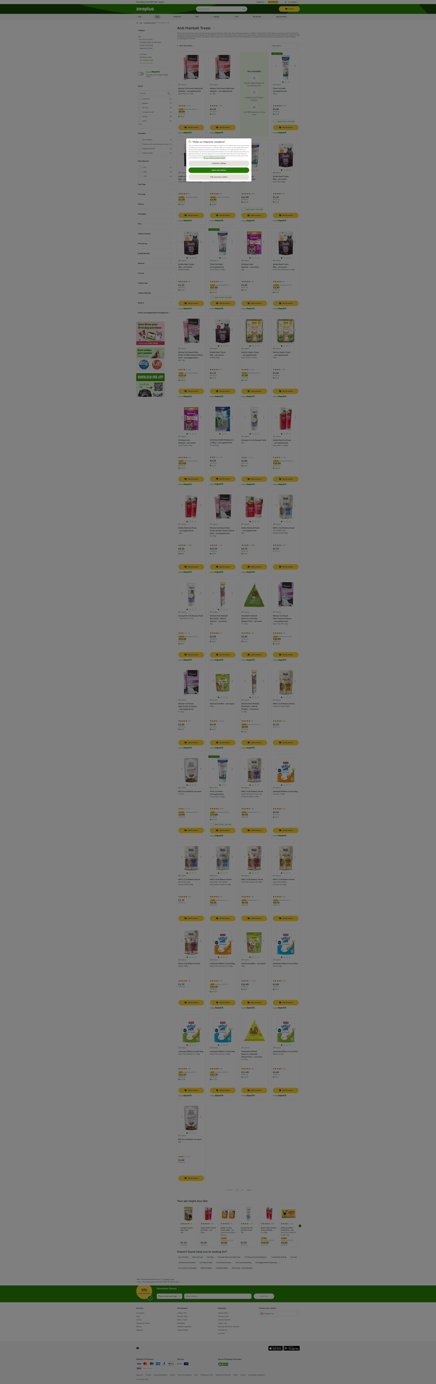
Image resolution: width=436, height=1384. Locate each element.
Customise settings (219, 163)
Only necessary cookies (219, 177)
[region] (218, 160)
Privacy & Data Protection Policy (214, 158)
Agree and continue (219, 170)
